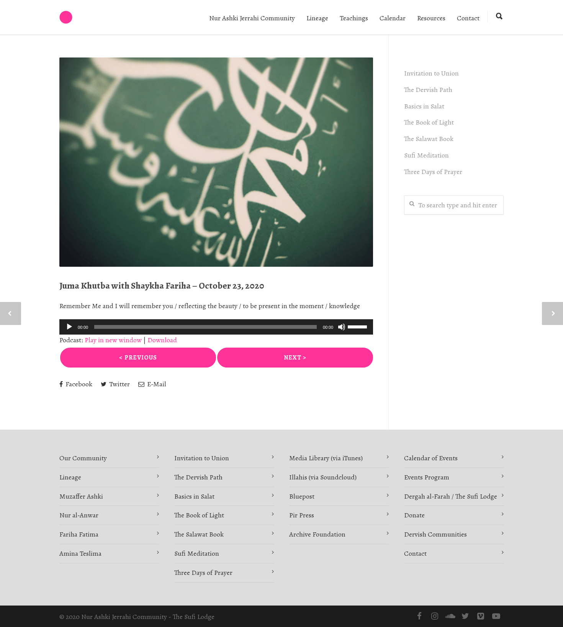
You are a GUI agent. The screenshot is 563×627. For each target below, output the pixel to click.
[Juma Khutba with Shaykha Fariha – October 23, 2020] (216, 162)
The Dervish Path (428, 89)
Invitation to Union (431, 73)
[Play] (69, 327)
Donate (414, 515)
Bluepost (301, 496)
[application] (216, 327)
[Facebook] (419, 616)
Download (162, 340)
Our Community (83, 458)
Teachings (354, 18)
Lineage (317, 18)
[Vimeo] (480, 616)
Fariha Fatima (78, 534)
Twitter (119, 384)
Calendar (393, 18)
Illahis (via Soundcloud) (323, 477)
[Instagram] (434, 616)
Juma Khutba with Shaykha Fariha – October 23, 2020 (161, 285)
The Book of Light (429, 122)
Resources (431, 18)
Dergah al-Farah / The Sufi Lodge (450, 496)
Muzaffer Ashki (81, 496)
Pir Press (301, 515)
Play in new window (113, 340)
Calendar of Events (431, 458)
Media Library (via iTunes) (326, 458)
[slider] (358, 326)
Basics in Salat (424, 106)
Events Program (426, 477)
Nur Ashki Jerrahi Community (252, 18)
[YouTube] (496, 616)
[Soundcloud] (450, 616)
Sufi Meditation (426, 155)
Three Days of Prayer (433, 171)
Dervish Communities (435, 534)
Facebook (78, 384)
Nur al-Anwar (78, 515)
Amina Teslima (80, 553)
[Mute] (341, 327)
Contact (468, 18)
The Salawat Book (428, 138)
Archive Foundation (317, 534)
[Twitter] (465, 616)
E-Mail (156, 384)
